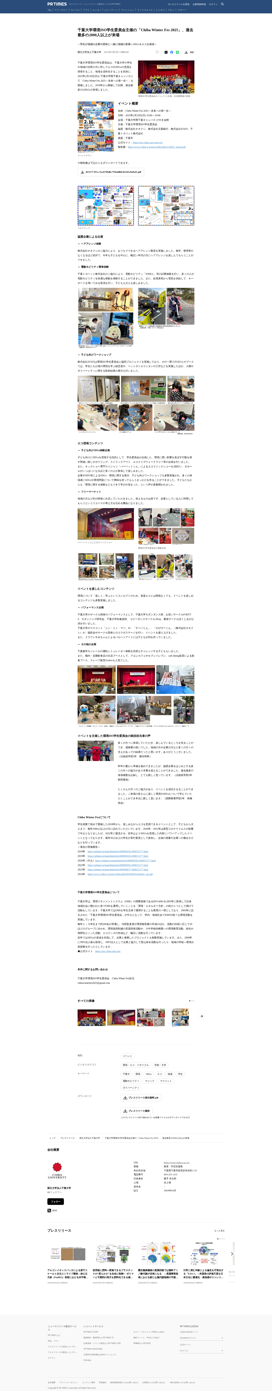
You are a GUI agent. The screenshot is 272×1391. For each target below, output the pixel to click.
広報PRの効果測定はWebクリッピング (100, 1354)
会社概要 (51, 1382)
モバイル (75, 9)
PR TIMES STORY (91, 1332)
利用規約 (102, 1382)
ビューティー (111, 9)
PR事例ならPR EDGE (142, 1343)
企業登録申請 (199, 4)
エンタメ (97, 9)
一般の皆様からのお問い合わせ (182, 1382)
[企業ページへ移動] (57, 1171)
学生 (180, 1074)
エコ (159, 1074)
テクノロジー (61, 9)
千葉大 (126, 1074)
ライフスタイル (145, 9)
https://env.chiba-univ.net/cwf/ (148, 142)
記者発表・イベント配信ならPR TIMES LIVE (102, 1343)
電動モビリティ (131, 1081)
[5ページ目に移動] (224, 1238)
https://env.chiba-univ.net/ (108, 951)
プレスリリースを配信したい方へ (62, 1352)
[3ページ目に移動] (192, 1000)
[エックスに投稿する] (166, 52)
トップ (52, 1138)
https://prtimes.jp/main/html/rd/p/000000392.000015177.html (125, 860)
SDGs (149, 1074)
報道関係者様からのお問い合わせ (124, 1382)
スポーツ (182, 9)
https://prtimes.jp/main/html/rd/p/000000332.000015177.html (118, 856)
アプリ (86, 9)
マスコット (166, 1081)
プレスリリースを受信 (178, 4)
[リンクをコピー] (191, 52)
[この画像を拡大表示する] (92, 1017)
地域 (170, 1074)
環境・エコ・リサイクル (136, 1065)
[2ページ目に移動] (191, 1000)
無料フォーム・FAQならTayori (146, 1337)
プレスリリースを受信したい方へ (62, 1346)
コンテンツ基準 (88, 1382)
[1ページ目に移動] (189, 1000)
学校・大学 (160, 1065)
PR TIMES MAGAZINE (93, 1349)
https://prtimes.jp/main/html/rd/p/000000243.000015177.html (118, 851)
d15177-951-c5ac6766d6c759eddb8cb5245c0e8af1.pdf (113, 172)
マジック (149, 1081)
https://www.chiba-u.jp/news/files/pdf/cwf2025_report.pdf (157, 147)
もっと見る (219, 1230)
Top (49, 9)
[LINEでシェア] (177, 52)
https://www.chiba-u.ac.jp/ (177, 1162)
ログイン (213, 4)
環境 (138, 1074)
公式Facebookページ (189, 1332)
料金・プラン (53, 1341)
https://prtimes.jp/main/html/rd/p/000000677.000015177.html (118, 869)
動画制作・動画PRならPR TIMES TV (99, 1337)
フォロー (55, 1201)
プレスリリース (67, 1138)
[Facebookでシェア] (171, 52)
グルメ (171, 9)
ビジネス (160, 9)
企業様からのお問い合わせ (153, 1382)
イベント (127, 1056)
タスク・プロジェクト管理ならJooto (148, 1332)
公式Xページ (185, 1344)
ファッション (127, 9)
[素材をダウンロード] (186, 52)
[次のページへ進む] (201, 1016)
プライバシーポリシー (68, 1382)
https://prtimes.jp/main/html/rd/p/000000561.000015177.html (118, 865)
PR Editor (87, 1360)
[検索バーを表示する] (222, 4)
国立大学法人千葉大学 (89, 1138)
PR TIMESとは (54, 1335)
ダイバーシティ (131, 1087)
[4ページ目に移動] (193, 1000)
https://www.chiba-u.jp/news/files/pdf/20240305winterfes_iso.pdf (120, 874)
